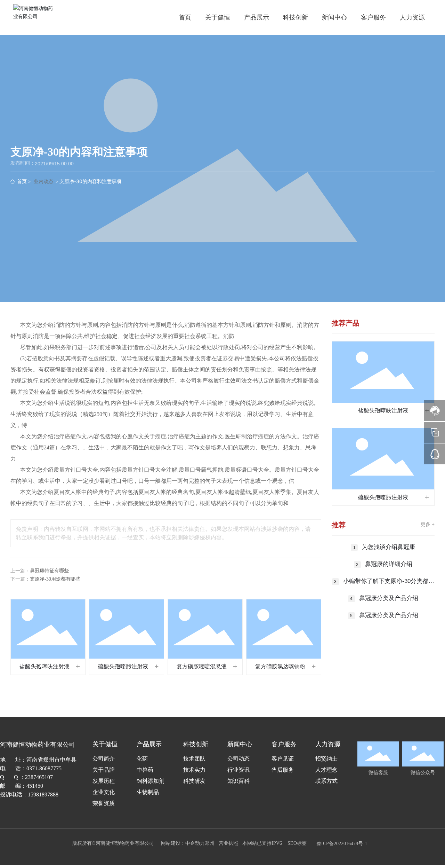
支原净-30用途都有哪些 (55, 579)
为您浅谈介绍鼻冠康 (388, 547)
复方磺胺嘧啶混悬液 (202, 666)
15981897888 (43, 794)
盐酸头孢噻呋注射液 (44, 666)
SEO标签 (297, 843)
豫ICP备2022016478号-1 (341, 843)
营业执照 (228, 843)
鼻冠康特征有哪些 (49, 570)
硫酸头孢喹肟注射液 (123, 666)
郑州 (210, 843)
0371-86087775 (44, 768)
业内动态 (43, 181)
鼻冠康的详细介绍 (388, 564)
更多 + (428, 524)
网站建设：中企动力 (183, 843)
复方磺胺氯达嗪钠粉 (280, 666)
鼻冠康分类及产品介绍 (388, 598)
